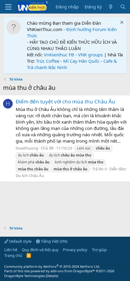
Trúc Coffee (47, 61)
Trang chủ (13, 255)
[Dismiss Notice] (121, 23)
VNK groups (90, 55)
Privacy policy (75, 249)
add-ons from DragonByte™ (72, 271)
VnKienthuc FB (59, 55)
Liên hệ (10, 249)
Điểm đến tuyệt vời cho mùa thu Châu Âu (65, 101)
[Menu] (8, 7)
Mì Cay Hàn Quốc (81, 61)
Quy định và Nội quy (40, 249)
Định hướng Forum (86, 29)
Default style (19, 241)
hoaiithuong (27, 148)
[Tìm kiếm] (123, 6)
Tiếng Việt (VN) (53, 241)
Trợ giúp (99, 249)
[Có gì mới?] (111, 6)
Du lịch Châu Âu (30, 175)
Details (52, 275)
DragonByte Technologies (24, 275)
